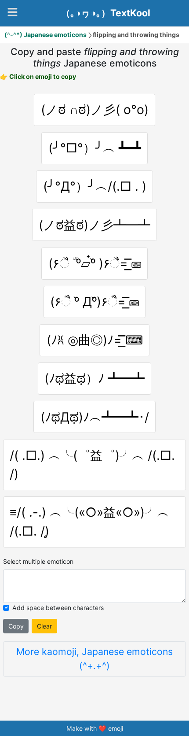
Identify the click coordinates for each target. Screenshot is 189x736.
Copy (16, 626)
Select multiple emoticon (38, 561)
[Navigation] (12, 12)
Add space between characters (58, 607)
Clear (44, 626)
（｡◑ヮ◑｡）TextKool (105, 13)
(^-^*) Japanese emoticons (45, 34)
